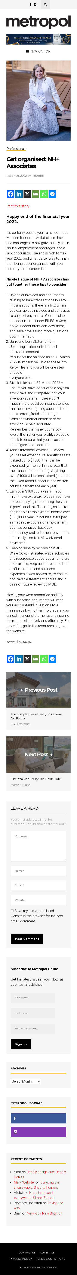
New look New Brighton (44, 1213)
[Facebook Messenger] (52, 194)
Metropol (37, 175)
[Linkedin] (19, 194)
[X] (27, 194)
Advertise (47, 1252)
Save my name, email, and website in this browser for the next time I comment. (37, 916)
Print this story (17, 206)
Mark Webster (24, 1182)
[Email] (35, 194)
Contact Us (27, 1252)
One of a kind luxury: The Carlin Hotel (36, 779)
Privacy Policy (21, 1258)
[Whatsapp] (44, 194)
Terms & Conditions (50, 1258)
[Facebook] (10, 194)
